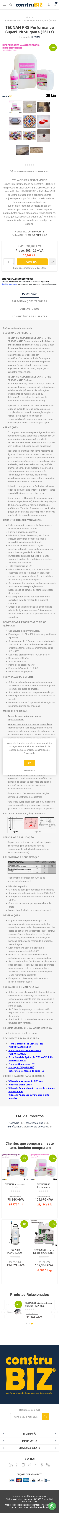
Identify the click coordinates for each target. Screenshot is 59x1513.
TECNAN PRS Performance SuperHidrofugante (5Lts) (43, 1188)
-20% (53, 47)
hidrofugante (14, 1126)
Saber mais (29, 770)
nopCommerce (31, 1496)
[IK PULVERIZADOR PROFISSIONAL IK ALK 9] (15, 1233)
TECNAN (35, 37)
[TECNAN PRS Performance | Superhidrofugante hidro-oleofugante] (43, 1167)
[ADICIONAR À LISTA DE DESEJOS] (52, 261)
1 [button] (27, 1324)
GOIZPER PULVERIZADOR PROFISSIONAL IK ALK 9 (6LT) (15, 1254)
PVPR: (21, 246)
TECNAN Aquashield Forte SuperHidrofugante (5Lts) (15, 1188)
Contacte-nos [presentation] (30, 309)
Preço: (20, 250)
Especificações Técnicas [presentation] (29, 301)
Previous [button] (5, 1312)
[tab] (29, 294)
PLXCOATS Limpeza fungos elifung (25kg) (43, 1251)
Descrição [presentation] (29, 293)
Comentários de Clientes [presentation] (29, 316)
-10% (24, 1224)
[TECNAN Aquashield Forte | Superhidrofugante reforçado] (15, 1167)
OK (29, 763)
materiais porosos (37, 1126)
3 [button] (32, 1323)
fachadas (14, 1123)
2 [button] (29, 1323)
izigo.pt (43, 1496)
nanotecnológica (34, 1123)
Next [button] (54, 1312)
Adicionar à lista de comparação (31, 171)
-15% (53, 1224)
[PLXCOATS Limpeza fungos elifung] (43, 1233)
